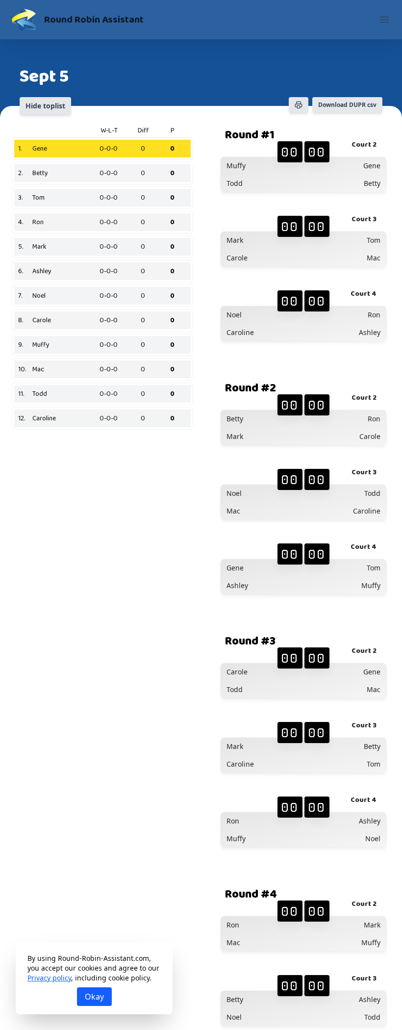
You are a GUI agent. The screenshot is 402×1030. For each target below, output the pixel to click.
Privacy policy (49, 977)
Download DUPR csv (347, 105)
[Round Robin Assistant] (24, 19)
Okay (94, 996)
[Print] (298, 105)
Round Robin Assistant (94, 19)
